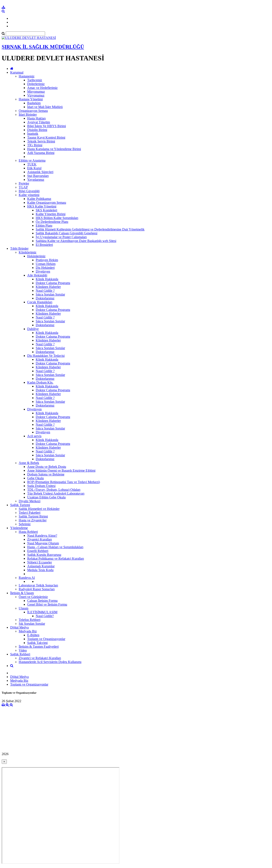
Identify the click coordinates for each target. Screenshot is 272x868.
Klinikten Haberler (48, 287)
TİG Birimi (34, 145)
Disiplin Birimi (37, 130)
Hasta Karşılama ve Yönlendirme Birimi (54, 149)
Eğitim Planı (44, 225)
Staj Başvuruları (38, 176)
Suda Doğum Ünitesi (41, 486)
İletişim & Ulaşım (22, 593)
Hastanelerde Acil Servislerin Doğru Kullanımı (50, 662)
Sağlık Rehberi (20, 654)
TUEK (32, 164)
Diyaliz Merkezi (29, 501)
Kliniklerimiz (27, 252)
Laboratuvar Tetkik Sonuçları (38, 585)
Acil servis (34, 436)
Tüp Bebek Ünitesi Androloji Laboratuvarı (55, 493)
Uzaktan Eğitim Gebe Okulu (46, 497)
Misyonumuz (36, 91)
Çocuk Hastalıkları (39, 302)
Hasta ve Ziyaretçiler (33, 520)
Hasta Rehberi (28, 532)
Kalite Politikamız (39, 199)
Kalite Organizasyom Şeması (46, 202)
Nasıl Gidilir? (45, 616)
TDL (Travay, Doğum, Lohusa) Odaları (53, 489)
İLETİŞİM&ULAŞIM (42, 612)
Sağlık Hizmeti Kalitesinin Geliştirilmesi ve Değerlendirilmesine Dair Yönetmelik (90, 229)
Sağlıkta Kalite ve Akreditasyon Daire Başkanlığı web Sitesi (76, 241)
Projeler (24, 183)
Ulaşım (23, 608)
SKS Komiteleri (46, 210)
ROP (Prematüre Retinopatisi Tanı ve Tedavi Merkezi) (63, 482)
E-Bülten (33, 635)
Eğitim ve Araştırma (32, 160)
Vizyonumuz (35, 95)
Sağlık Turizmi (20, 505)
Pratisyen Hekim (47, 260)
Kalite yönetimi (29, 195)
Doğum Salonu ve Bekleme (45, 474)
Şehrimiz (25, 524)
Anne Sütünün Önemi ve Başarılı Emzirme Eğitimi (61, 470)
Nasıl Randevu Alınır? (42, 535)
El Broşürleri (44, 244)
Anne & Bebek (29, 463)
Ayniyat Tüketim (38, 122)
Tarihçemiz (34, 80)
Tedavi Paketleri (29, 512)
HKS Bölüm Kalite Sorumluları (57, 218)
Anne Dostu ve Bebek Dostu (46, 466)
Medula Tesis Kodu (40, 570)
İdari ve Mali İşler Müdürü (45, 107)
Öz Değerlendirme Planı (52, 221)
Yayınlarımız (35, 179)
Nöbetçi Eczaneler (39, 562)
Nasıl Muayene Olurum (43, 543)
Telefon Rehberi (29, 620)
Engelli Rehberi (37, 551)
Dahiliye (33, 329)
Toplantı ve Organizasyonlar (46, 639)
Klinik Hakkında (47, 279)
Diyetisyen (43, 271)
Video (23, 650)
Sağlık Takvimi (37, 643)
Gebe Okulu (35, 478)
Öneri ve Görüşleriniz (33, 597)
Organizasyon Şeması (33, 110)
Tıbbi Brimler (19, 248)
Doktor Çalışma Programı (53, 283)
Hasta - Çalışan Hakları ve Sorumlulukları (55, 547)
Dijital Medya (19, 627)
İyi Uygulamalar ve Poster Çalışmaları (61, 237)
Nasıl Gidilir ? (45, 290)
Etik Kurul (34, 168)
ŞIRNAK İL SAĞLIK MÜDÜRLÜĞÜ (43, 47)
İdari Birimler (28, 114)
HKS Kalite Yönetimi (41, 206)
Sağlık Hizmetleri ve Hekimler (39, 509)
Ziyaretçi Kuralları (39, 539)
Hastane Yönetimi (31, 99)
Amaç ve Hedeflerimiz (42, 88)
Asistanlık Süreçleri (40, 172)
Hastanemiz (26, 76)
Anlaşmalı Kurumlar (41, 566)
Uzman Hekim (45, 264)
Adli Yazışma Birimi (40, 153)
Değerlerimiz (36, 84)
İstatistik (32, 133)
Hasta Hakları (36, 118)
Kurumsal (16, 72)
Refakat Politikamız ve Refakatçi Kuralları (55, 558)
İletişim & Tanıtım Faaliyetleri (39, 646)
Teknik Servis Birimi (41, 141)
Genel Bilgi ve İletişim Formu (47, 604)
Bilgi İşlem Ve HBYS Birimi (46, 126)
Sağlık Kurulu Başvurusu (44, 554)
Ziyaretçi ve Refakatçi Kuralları (40, 658)
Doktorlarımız (45, 298)
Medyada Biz (28, 631)
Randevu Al (27, 577)
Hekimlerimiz (36, 256)
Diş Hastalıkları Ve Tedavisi (46, 355)
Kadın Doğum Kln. (40, 382)
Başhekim (34, 103)
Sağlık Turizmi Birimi (33, 516)
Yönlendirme (19, 528)
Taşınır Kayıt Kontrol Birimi (46, 137)
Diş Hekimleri (45, 267)
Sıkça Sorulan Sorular (50, 294)
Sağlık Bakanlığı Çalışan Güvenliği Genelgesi (66, 233)
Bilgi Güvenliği (29, 191)
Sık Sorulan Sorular (32, 623)
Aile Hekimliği (37, 275)
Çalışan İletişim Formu (42, 600)
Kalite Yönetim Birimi (50, 214)
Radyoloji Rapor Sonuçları (37, 589)
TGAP (23, 187)
